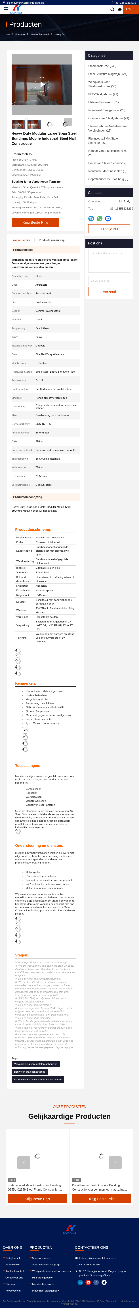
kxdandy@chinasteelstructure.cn (25, 2)
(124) (107, 74)
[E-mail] (108, 218)
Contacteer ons (14, 1277)
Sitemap (10, 1284)
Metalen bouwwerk (40, 34)
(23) (106, 110)
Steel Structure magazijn (46, 1264)
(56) (102, 84)
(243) (102, 66)
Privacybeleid (13, 1290)
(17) (107, 163)
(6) (108, 179)
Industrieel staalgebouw (45, 1290)
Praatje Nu (109, 229)
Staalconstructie (41, 1258)
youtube (88, 1282)
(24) (108, 118)
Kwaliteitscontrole (15, 1271)
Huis (8, 34)
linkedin (80, 1282)
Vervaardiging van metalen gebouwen (35, 1063)
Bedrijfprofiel (12, 1258)
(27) (107, 128)
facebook (96, 1282)
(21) (107, 153)
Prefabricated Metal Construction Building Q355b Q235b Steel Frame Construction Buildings (34, 1188)
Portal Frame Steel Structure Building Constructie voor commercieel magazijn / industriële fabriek (98, 1188)
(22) (103, 94)
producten (20, 34)
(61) (103, 102)
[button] (68, 122)
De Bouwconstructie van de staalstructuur (38, 1079)
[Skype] (91, 218)
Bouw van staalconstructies (29, 1071)
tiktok (104, 1282)
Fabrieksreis (12, 1264)
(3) (107, 171)
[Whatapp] (99, 218)
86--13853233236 (125, 2)
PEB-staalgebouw (42, 1277)
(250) (103, 140)
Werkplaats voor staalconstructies (51, 1271)
